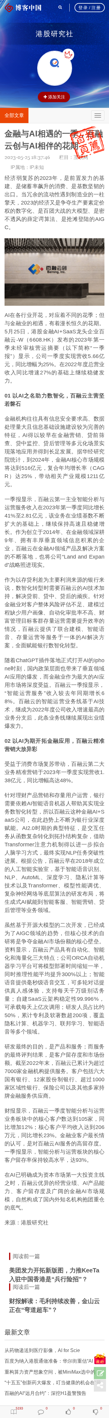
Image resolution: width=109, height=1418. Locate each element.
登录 (83, 7)
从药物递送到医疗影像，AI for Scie (42, 1350)
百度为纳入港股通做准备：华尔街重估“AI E (51, 1361)
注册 (96, 7)
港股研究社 (55, 34)
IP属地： (27, 167)
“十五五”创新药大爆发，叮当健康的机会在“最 (53, 1382)
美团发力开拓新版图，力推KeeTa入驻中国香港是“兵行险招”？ (54, 1274)
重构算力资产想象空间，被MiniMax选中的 (50, 1372)
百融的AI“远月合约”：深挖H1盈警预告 (45, 1393)
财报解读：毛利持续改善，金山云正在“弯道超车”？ (54, 1305)
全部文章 (14, 115)
